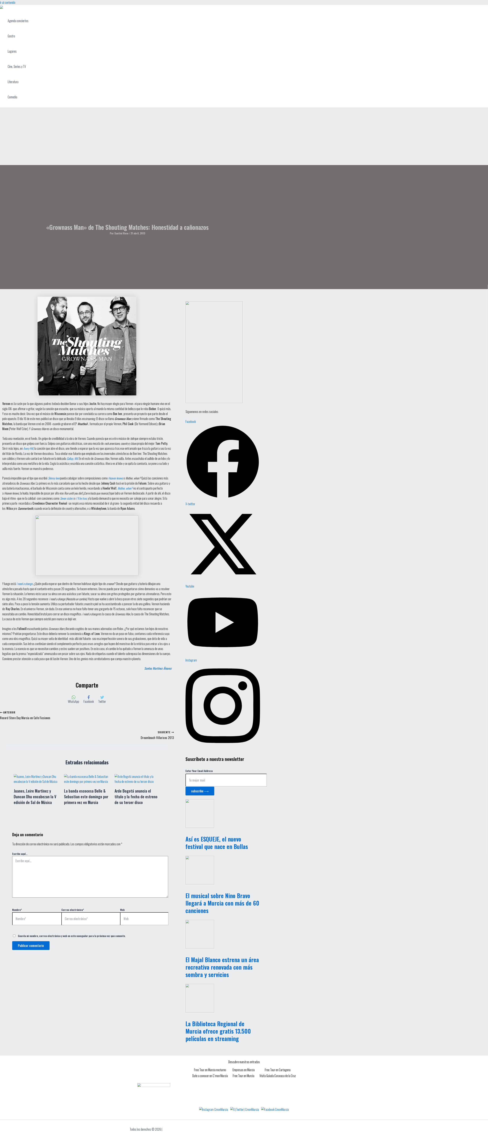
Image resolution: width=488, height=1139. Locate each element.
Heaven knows (115, 478)
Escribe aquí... (19, 854)
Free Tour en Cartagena (278, 1070)
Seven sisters (67, 498)
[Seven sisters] (59, 498)
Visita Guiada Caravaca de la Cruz (277, 1075)
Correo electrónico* (72, 910)
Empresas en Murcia (244, 1070)
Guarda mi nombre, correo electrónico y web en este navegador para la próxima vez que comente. (72, 936)
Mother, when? (125, 488)
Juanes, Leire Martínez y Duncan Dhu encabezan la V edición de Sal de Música (35, 796)
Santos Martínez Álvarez (158, 668)
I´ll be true (81, 498)
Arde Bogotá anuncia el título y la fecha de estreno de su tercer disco (136, 796)
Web (122, 910)
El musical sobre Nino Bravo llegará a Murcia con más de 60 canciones (222, 903)
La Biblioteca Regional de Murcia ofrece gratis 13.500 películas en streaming (218, 1031)
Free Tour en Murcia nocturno (210, 1070)
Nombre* (17, 910)
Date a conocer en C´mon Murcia (210, 1075)
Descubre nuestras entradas (244, 1062)
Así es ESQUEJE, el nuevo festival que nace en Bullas (216, 843)
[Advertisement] (244, 136)
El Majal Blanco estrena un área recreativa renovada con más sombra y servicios (222, 967)
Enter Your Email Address (199, 771)
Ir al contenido (7, 2)
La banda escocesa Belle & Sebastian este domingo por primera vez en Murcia (86, 796)
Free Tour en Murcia (243, 1075)
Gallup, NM (72, 458)
